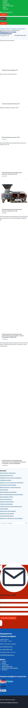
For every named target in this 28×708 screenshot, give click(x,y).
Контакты (5, 9)
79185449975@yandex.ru (7, 655)
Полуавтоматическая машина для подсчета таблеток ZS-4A (12, 210)
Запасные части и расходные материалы (11, 482)
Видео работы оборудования (10, 668)
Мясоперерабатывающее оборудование (11, 494)
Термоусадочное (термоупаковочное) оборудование (11, 507)
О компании (6, 4)
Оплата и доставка (8, 5)
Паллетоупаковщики (6, 499)
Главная (5, 0)
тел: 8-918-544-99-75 (6, 646)
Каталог (5, 2)
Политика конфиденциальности (9, 702)
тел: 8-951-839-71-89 (6, 649)
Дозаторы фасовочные (6, 475)
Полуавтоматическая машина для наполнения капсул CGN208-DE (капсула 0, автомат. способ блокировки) (14, 462)
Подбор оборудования (6, 504)
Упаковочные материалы (7, 513)
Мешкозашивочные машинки (8, 492)
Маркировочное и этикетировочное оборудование (10, 488)
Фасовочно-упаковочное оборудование (11, 518)
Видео (4, 7)
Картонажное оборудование (8, 485)
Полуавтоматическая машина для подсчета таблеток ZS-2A (12, 173)
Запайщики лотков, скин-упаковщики (10, 478)
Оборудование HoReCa (6, 497)
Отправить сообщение (8, 618)
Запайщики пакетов (5, 480)
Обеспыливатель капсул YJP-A (11, 137)
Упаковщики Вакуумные (7, 516)
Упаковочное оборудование (8, 511)
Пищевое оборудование (7, 501)
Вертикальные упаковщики (7, 473)
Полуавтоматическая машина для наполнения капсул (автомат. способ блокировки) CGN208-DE (12, 335)
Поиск (26, 523)
